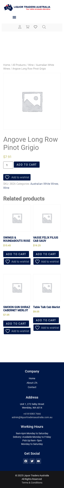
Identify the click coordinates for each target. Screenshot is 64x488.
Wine (31, 64)
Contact (32, 387)
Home (6, 64)
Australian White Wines (44, 183)
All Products (19, 64)
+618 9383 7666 (32, 413)
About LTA (32, 382)
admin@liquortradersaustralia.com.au (32, 417)
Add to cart (27, 164)
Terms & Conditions (32, 482)
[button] (14, 17)
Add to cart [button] (16, 254)
